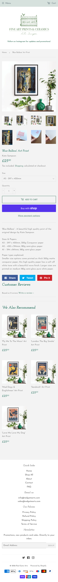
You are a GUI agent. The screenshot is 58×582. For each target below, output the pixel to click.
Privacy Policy (29, 512)
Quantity (6, 186)
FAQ (29, 487)
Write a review (25, 293)
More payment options (29, 216)
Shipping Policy (29, 520)
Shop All (29, 475)
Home (4, 52)
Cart (53, 3)
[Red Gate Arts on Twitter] (23, 558)
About (29, 479)
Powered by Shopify (38, 566)
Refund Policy (29, 516)
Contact (29, 483)
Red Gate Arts (22, 566)
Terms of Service (29, 524)
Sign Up (51, 545)
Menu (8, 3)
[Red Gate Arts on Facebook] (28, 558)
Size (3, 173)
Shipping (19, 166)
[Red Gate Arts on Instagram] (33, 558)
